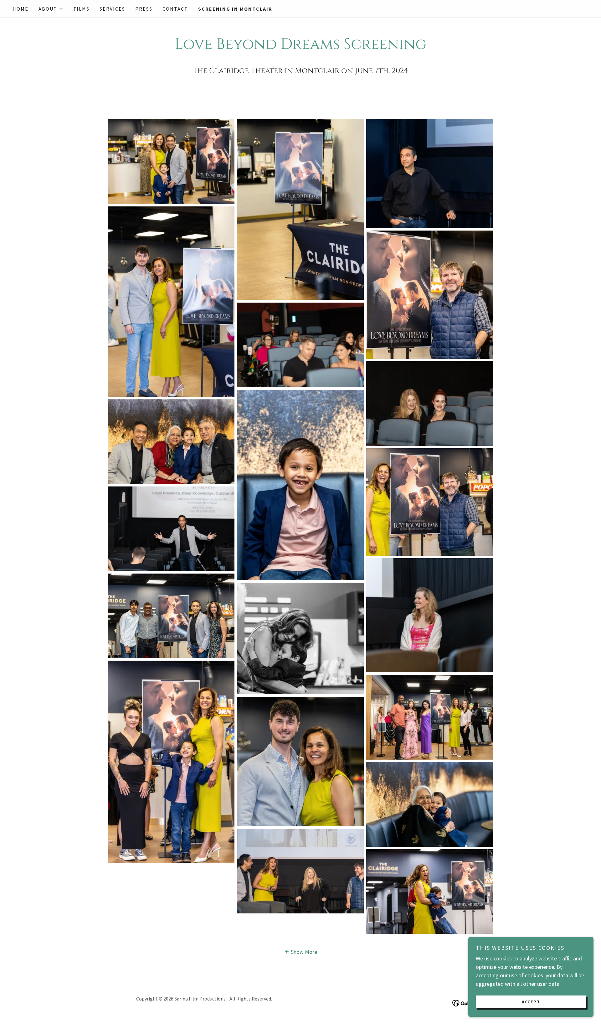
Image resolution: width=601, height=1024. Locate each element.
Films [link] (82, 9)
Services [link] (112, 9)
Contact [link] (175, 9)
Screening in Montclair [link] (235, 9)
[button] (51, 9)
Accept (531, 1001)
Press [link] (143, 9)
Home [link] (20, 9)
